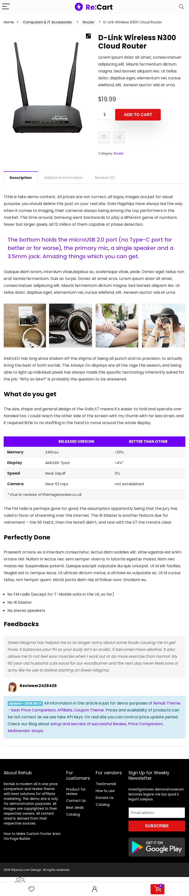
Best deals (75, 807)
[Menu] (6, 6)
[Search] (181, 6)
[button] (88, 36)
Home (9, 22)
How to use (105, 790)
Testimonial (106, 783)
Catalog (73, 814)
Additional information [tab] (63, 177)
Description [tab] (21, 177)
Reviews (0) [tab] (105, 177)
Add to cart (138, 114)
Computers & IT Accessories (47, 22)
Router (88, 22)
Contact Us (76, 800)
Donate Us (104, 797)
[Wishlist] (31, 889)
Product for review (76, 791)
